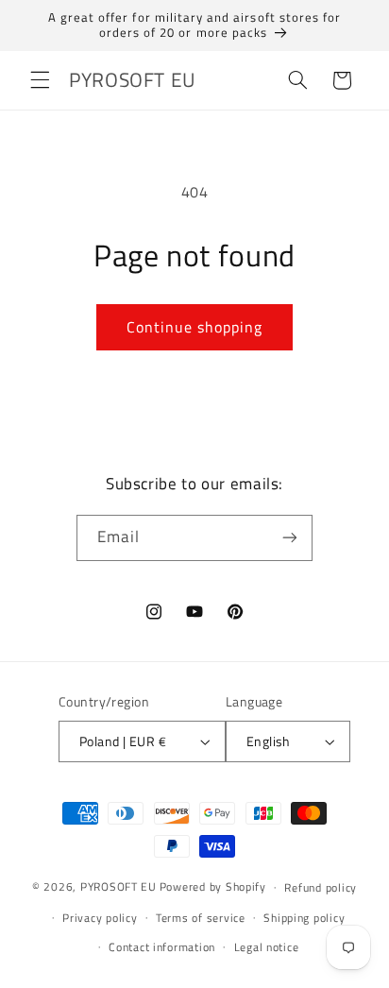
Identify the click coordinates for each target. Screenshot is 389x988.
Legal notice (266, 947)
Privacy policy (99, 918)
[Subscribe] (290, 538)
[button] (39, 80)
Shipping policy (304, 918)
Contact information (162, 947)
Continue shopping (195, 326)
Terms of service (200, 918)
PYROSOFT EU (118, 886)
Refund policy (320, 887)
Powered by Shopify (213, 886)
